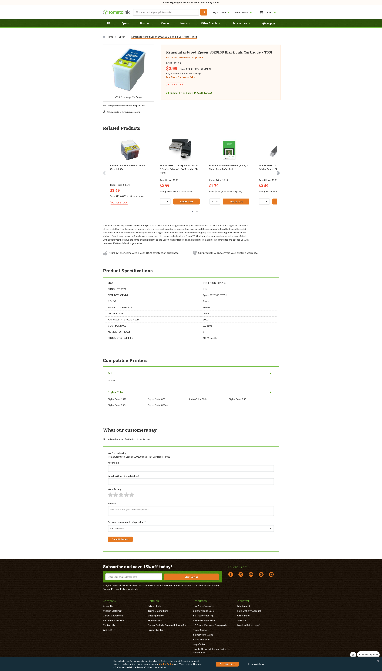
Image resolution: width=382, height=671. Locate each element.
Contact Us (109, 625)
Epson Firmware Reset (204, 620)
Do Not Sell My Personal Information (167, 625)
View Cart (242, 620)
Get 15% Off (109, 629)
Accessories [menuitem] (239, 23)
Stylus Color (116, 392)
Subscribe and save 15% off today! (191, 92)
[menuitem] (221, 12)
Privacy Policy (119, 589)
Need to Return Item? (248, 625)
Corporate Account (113, 615)
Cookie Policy (166, 664)
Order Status (244, 615)
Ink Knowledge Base (203, 610)
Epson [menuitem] (125, 23)
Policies (153, 600)
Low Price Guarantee (203, 606)
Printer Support (200, 629)
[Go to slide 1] (192, 211)
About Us (108, 606)
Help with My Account (249, 610)
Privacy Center (155, 629)
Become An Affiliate (113, 620)
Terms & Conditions (158, 610)
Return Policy (155, 620)
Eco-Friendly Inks (201, 639)
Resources (199, 600)
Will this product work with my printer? (124, 105)
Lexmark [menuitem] (185, 23)
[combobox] (170, 12)
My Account (243, 606)
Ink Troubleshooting (203, 615)
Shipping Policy (156, 615)
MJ (110, 373)
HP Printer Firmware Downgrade (209, 625)
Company (109, 600)
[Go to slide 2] (197, 211)
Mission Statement (112, 610)
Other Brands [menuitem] (209, 23)
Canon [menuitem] (165, 23)
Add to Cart (190, 201)
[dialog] (191, 664)
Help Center (198, 644)
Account (243, 600)
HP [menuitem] (109, 23)
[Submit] (203, 12)
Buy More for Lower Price (180, 77)
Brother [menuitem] (145, 23)
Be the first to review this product (185, 57)
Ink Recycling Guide (202, 634)
